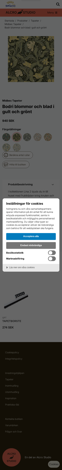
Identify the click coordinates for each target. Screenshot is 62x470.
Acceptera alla (31, 236)
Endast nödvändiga (31, 245)
